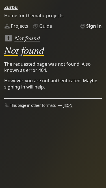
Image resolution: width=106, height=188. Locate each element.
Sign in (94, 26)
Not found (27, 37)
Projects (19, 26)
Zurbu (11, 7)
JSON (68, 105)
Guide (45, 26)
